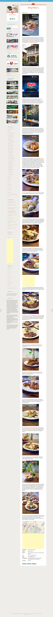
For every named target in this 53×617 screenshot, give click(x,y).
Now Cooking (9, 188)
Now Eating (12, 14)
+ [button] (43, 530)
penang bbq (29, 563)
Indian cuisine (10, 146)
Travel (8, 196)
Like (29, 0)
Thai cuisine (9, 155)
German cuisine (10, 145)
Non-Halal (9, 186)
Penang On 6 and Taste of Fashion (11, 75)
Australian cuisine (10, 137)
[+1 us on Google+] (14, 19)
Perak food (9, 170)
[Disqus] (33, 579)
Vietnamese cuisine (10, 158)
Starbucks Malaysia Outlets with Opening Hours (12, 59)
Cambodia (9, 163)
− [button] (43, 531)
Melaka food (9, 167)
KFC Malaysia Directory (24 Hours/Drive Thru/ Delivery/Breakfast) (12, 66)
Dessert (9, 143)
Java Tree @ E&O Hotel (10, 219)
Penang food (9, 169)
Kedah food (9, 164)
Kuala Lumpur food (10, 166)
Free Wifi (9, 178)
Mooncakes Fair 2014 (9, 74)
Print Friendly (26, 12)
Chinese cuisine (10, 142)
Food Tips (9, 176)
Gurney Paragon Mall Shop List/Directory (11, 73)
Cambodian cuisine (10, 140)
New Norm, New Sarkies (10, 217)
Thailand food (10, 172)
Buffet (9, 139)
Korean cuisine (10, 149)
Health (8, 182)
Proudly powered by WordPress (16, 613)
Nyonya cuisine (10, 152)
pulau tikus (34, 563)
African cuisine (10, 136)
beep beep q (24, 563)
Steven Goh (9, 286)
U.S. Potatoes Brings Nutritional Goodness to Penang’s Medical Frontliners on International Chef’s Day (12, 211)
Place (8, 190)
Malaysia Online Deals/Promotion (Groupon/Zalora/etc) (12, 50)
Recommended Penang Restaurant (12, 194)
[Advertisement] (10, 251)
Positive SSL (27, 614)
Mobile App (9, 184)
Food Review (9, 174)
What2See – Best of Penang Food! (12, 288)
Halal (8, 180)
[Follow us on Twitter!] (12, 19)
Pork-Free (9, 192)
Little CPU (40, 613)
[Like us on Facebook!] (10, 19)
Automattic (31, 613)
